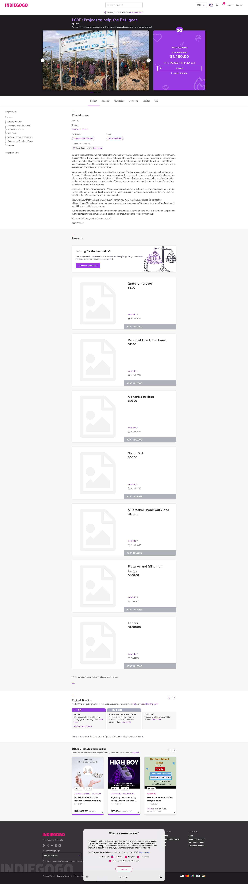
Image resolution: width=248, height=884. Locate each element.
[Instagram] (56, 845)
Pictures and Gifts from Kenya (20, 141)
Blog (164, 842)
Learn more (126, 722)
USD (199, 5)
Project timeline (11, 153)
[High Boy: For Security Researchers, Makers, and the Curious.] (124, 773)
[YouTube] (52, 845)
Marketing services (197, 839)
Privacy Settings (81, 876)
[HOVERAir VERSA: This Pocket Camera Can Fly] (88, 773)
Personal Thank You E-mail (19, 126)
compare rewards (87, 265)
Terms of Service (64, 876)
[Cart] (217, 5)
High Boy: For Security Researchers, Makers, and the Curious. (123, 800)
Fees (191, 836)
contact (85, 129)
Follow (179, 68)
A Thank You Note (15, 129)
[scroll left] (43, 60)
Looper (11, 145)
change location (136, 12)
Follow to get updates (83, 726)
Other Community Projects (83, 138)
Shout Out (12, 133)
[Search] (108, 5)
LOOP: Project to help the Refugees (105, 19)
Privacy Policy (49, 876)
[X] (48, 845)
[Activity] (223, 5)
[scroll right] (149, 60)
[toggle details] (103, 814)
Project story (10, 112)
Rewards (9, 117)
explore (135, 753)
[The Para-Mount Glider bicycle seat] (160, 773)
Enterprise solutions (197, 846)
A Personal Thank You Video (20, 137)
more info (76, 129)
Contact (165, 836)
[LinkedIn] (60, 845)
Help (135, 704)
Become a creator (196, 842)
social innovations (115, 138)
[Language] (211, 5)
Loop (77, 23)
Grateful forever (14, 122)
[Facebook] (44, 845)
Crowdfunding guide (150, 704)
